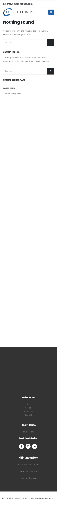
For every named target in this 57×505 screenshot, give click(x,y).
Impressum (28, 432)
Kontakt (28, 415)
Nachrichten (28, 411)
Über (29, 404)
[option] (9, 225)
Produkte (28, 408)
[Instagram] (28, 446)
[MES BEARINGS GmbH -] (18, 12)
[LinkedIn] (34, 446)
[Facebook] (21, 446)
